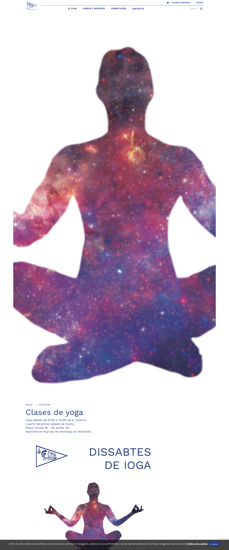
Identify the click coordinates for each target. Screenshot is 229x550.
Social (29, 404)
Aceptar (214, 544)
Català (199, 3)
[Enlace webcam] (168, 2)
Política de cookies (197, 544)
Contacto (138, 8)
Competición (118, 8)
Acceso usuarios (181, 3)
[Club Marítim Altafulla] (32, 5)
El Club (72, 8)
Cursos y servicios (94, 8)
